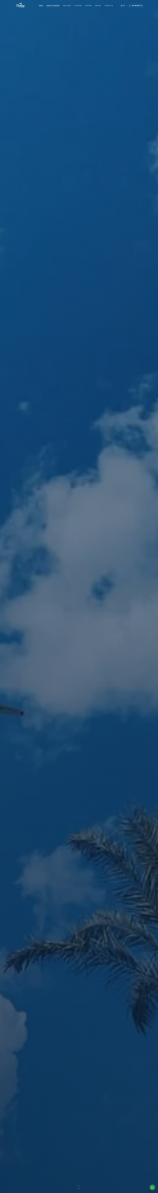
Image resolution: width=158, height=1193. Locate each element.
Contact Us (108, 5)
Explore (98, 5)
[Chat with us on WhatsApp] (152, 1187)
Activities (78, 5)
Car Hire (88, 5)
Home (41, 5)
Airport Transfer (53, 5)
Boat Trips (67, 5)
